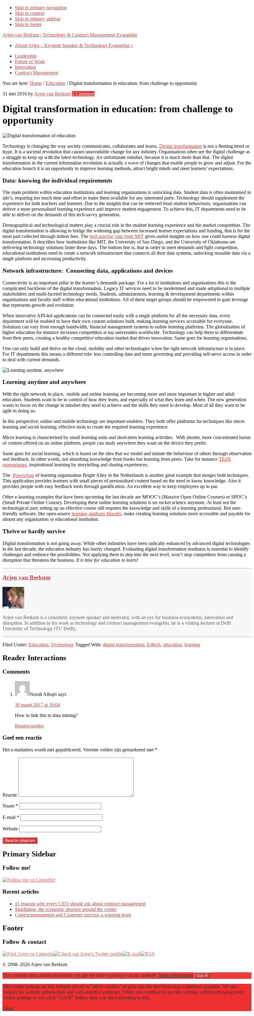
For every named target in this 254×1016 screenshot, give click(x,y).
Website (10, 828)
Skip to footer (28, 24)
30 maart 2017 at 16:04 (37, 704)
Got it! (202, 975)
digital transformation (123, 644)
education (172, 644)
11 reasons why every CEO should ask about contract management (80, 903)
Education (38, 644)
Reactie (9, 795)
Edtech (153, 644)
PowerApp (23, 475)
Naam (10, 805)
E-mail (10, 817)
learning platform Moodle (96, 513)
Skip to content (29, 13)
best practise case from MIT (117, 236)
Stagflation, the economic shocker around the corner (65, 909)
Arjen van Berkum (26, 577)
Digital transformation (180, 146)
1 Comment (83, 93)
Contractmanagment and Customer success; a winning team (73, 914)
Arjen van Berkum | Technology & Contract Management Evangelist (69, 34)
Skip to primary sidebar (37, 18)
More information (176, 975)
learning (192, 644)
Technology (62, 644)
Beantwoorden (29, 725)
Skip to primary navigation (41, 7)
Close (8, 1008)
